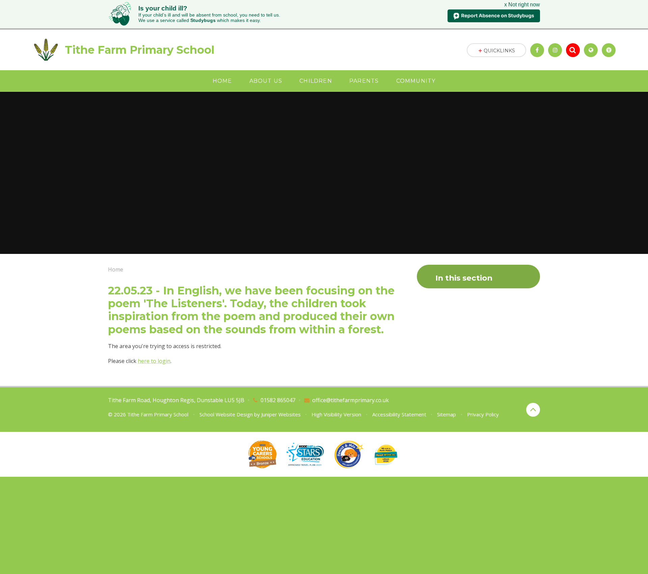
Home (115, 269)
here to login (154, 361)
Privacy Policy (483, 414)
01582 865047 (278, 400)
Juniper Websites (281, 414)
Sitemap (446, 414)
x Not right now (522, 4)
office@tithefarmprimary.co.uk (350, 400)
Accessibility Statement (399, 414)
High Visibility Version (336, 414)
